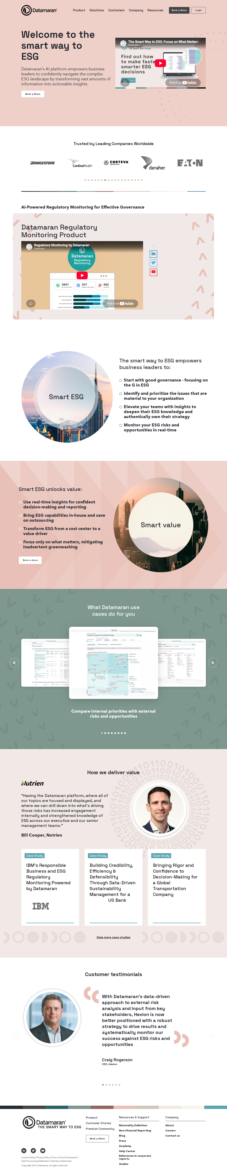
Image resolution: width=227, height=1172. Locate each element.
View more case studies (113, 937)
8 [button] (108, 180)
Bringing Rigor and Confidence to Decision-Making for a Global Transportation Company (175, 879)
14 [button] (128, 180)
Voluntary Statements (61, 1161)
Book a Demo (179, 10)
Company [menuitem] (136, 10)
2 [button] (88, 180)
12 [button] (122, 180)
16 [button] (135, 180)
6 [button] (102, 180)
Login (198, 10)
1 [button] (85, 180)
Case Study (34, 856)
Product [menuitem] (79, 10)
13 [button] (125, 180)
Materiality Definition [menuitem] (133, 1125)
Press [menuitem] (122, 1141)
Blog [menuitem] (122, 1136)
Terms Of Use (58, 1158)
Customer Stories (98, 1123)
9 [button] (112, 180)
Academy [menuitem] (125, 1146)
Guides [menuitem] (123, 1164)
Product (92, 1117)
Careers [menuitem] (170, 1130)
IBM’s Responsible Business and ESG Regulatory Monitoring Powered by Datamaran (48, 876)
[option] (40, 162)
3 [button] (92, 180)
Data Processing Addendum (35, 1161)
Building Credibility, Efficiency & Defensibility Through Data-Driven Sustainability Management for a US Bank (113, 882)
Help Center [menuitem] (127, 1151)
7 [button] (105, 180)
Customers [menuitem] (116, 10)
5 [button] (98, 180)
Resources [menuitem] (155, 10)
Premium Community (100, 1128)
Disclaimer (71, 1158)
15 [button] (132, 180)
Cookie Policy (28, 1158)
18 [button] (142, 180)
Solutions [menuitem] (97, 10)
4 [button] (95, 180)
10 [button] (115, 180)
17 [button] (138, 180)
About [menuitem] (169, 1125)
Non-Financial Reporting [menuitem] (135, 1130)
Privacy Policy (43, 1158)
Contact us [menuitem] (172, 1136)
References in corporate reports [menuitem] (135, 1157)
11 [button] (118, 180)
